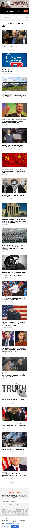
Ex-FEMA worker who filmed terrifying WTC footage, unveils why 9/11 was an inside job (13, 450)
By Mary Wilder (5, 453)
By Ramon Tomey (5, 73)
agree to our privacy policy (12, 523)
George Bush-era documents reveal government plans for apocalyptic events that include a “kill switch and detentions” (14, 95)
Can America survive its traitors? (10, 47)
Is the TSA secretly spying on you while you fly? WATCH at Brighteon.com (14, 299)
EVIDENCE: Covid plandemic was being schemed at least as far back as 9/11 (12, 146)
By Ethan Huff (4, 148)
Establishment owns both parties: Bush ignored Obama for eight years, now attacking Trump (14, 425)
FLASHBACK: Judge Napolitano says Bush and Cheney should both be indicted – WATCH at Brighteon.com (13, 324)
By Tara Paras (4, 478)
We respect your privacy (14, 504)
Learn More (6, 526)
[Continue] (26, 501)
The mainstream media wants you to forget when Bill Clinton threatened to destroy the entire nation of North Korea (13, 375)
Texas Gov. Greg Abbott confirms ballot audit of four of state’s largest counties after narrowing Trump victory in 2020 (14, 121)
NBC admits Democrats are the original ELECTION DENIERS (12, 70)
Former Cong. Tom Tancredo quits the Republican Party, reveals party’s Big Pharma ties (14, 475)
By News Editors (5, 48)
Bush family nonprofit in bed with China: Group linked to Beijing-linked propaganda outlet (13, 171)
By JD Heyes (4, 98)
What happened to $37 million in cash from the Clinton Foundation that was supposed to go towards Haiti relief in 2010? (14, 350)
